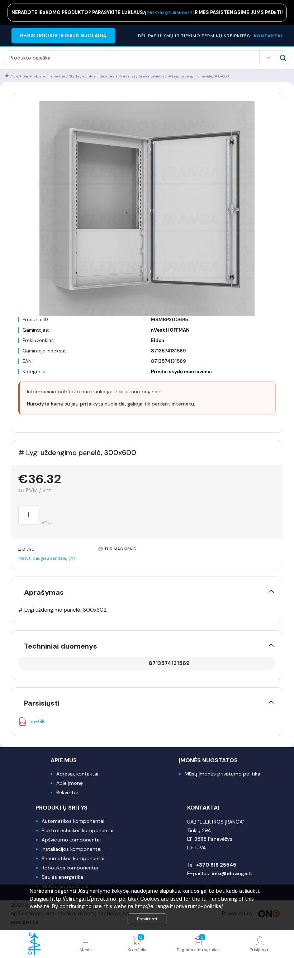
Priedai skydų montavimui (141, 76)
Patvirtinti (147, 919)
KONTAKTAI (268, 36)
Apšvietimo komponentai (71, 839)
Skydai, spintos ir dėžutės (91, 76)
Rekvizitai (67, 792)
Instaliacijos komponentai (71, 849)
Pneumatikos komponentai (73, 858)
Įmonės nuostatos (208, 760)
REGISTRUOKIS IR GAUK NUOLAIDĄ (63, 36)
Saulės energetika (62, 877)
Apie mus (64, 760)
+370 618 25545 (216, 865)
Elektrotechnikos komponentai (39, 76)
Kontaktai (203, 807)
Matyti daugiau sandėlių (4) (46, 558)
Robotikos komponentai (70, 867)
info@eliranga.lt (232, 873)
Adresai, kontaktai (77, 773)
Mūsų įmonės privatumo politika (222, 773)
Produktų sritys (61, 807)
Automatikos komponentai (73, 821)
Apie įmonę (69, 783)
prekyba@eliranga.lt (170, 12)
